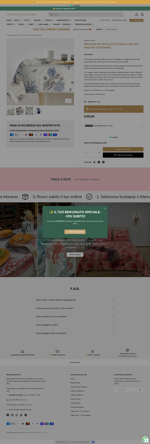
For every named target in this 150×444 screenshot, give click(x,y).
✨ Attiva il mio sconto (75, 232)
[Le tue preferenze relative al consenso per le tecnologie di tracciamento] (146, 440)
